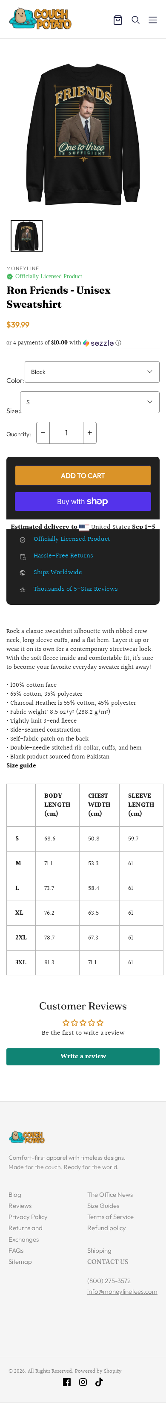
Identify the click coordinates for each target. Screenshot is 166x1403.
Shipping (99, 1250)
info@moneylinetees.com (122, 1291)
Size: (13, 410)
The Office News (110, 1194)
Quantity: (18, 434)
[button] (83, 343)
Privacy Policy (28, 1217)
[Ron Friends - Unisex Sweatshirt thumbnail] (27, 236)
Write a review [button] (83, 1056)
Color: (15, 380)
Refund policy (106, 1228)
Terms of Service (110, 1217)
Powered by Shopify (98, 1371)
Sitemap (20, 1261)
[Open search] (136, 20)
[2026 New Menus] (153, 20)
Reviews (20, 1206)
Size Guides (103, 1206)
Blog (15, 1194)
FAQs (16, 1250)
